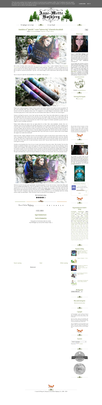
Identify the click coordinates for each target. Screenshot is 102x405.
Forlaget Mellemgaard (77, 221)
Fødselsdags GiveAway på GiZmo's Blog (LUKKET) (82, 281)
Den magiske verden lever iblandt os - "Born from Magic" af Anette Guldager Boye (82, 252)
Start (41, 263)
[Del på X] (40, 210)
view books (85, 194)
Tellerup (35, 34)
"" (85, 158)
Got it (89, 3)
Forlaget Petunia (83, 227)
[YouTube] (56, 207)
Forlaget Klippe (79, 225)
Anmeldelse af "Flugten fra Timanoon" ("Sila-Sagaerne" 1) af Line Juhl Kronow (82, 267)
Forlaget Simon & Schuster (77, 224)
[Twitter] (49, 207)
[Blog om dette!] (38, 210)
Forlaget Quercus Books (82, 230)
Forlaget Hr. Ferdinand (77, 229)
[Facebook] (52, 207)
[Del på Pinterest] (43, 210)
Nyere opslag (17, 263)
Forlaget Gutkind (83, 223)
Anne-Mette (79, 186)
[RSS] (61, 207)
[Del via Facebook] (41, 210)
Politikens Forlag (81, 214)
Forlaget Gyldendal (76, 220)
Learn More (82, 3)
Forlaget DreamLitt (75, 219)
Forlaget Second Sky (75, 231)
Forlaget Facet (75, 215)
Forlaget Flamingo (77, 211)
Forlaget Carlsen (74, 228)
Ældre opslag (64, 263)
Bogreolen (43, 31)
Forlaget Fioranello (74, 223)
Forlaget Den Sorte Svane (83, 228)
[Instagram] (47, 207)
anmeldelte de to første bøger (43, 66)
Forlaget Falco (85, 220)
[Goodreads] (54, 207)
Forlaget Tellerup (50, 31)
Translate (81, 343)
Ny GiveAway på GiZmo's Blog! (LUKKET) (82, 274)
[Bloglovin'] (58, 207)
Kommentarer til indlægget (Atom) (44, 267)
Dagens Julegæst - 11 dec (82, 258)
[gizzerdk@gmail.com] (63, 207)
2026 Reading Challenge (79, 184)
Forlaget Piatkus (82, 218)
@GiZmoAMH (80, 98)
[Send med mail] (37, 210)
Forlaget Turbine (79, 226)
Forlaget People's (75, 213)
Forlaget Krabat (83, 222)
